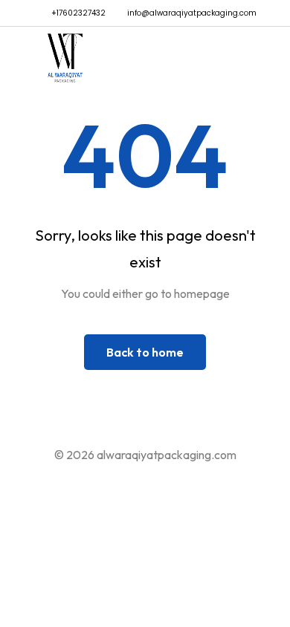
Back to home (145, 352)
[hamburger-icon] (243, 61)
